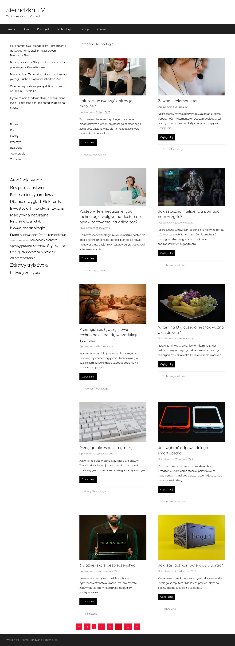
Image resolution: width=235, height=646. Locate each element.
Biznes (11, 29)
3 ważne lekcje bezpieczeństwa (107, 565)
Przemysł (43, 29)
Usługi (15, 252)
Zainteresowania (22, 258)
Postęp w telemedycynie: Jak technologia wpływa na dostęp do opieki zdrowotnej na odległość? (110, 216)
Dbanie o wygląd (25, 201)
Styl (50, 245)
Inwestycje (19, 208)
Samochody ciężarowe (19, 240)
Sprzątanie (39, 246)
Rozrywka (16, 147)
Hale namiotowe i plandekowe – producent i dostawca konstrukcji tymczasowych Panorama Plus (38, 50)
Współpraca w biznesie (39, 252)
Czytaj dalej (88, 142)
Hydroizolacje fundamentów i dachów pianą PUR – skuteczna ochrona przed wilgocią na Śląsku (37, 102)
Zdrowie (102, 29)
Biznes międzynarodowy (31, 194)
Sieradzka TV (25, 10)
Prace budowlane (23, 235)
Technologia (64, 29)
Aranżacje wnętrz (27, 179)
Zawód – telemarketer (178, 100)
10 (127, 626)
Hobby (84, 29)
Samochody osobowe (43, 240)
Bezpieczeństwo (27, 187)
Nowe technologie (27, 227)
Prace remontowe (52, 235)
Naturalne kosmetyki (26, 221)
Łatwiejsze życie (25, 272)
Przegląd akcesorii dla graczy (106, 447)
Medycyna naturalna (29, 215)
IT (31, 208)
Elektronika (52, 201)
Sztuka (60, 246)
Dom (26, 29)
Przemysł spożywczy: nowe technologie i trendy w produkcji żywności (108, 334)
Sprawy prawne (21, 246)
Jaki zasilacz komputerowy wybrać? (190, 565)
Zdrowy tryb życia (29, 265)
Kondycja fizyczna (49, 208)
